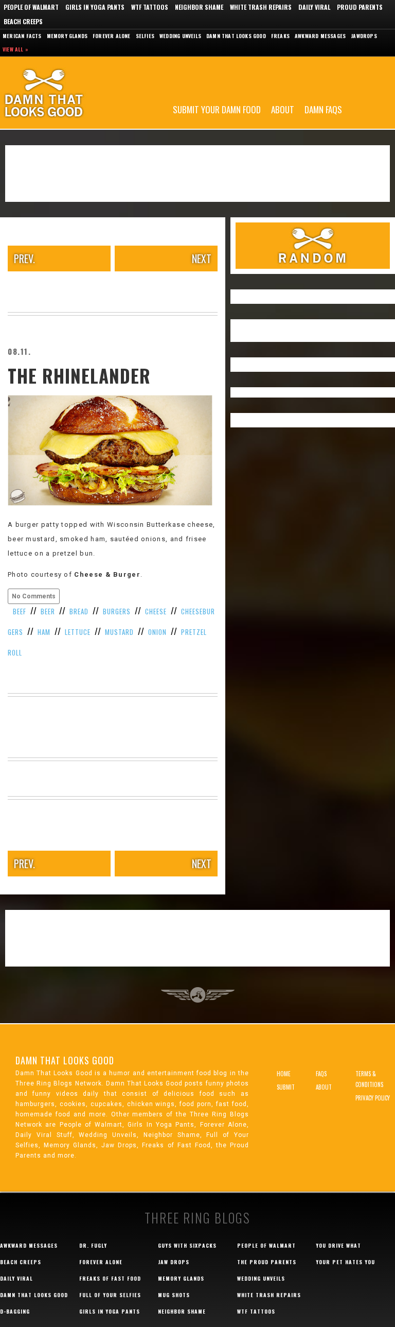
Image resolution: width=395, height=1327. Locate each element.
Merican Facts (22, 36)
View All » (15, 49)
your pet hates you (345, 1262)
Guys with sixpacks (187, 1245)
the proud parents (266, 1262)
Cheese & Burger (107, 574)
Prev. (24, 258)
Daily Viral (314, 7)
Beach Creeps (23, 21)
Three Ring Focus (198, 995)
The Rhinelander (79, 375)
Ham (44, 632)
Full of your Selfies (110, 1295)
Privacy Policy (372, 1098)
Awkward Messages (320, 36)
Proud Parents (360, 7)
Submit (286, 1087)
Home (284, 1074)
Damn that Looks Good (236, 36)
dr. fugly (93, 1245)
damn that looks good (34, 1295)
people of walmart (266, 1245)
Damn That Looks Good (61, 92)
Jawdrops (364, 36)
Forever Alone (112, 36)
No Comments (34, 596)
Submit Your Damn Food (217, 109)
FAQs (321, 1074)
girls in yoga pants (109, 1311)
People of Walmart (31, 7)
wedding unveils (261, 1278)
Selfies (145, 36)
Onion (157, 632)
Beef (19, 611)
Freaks (280, 36)
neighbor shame (182, 1311)
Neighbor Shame (199, 7)
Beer (48, 611)
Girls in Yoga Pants (94, 7)
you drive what (338, 1245)
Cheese (156, 611)
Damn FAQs (323, 109)
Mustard (119, 632)
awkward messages (29, 1245)
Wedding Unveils (180, 36)
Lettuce (78, 632)
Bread (78, 611)
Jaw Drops (173, 1262)
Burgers (117, 611)
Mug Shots (174, 1295)
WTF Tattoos (149, 7)
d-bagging (15, 1311)
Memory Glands (67, 36)
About (282, 109)
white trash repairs (269, 1295)
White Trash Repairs (261, 7)
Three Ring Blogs (197, 1217)
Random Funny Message (313, 245)
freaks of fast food (110, 1278)
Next (201, 258)
